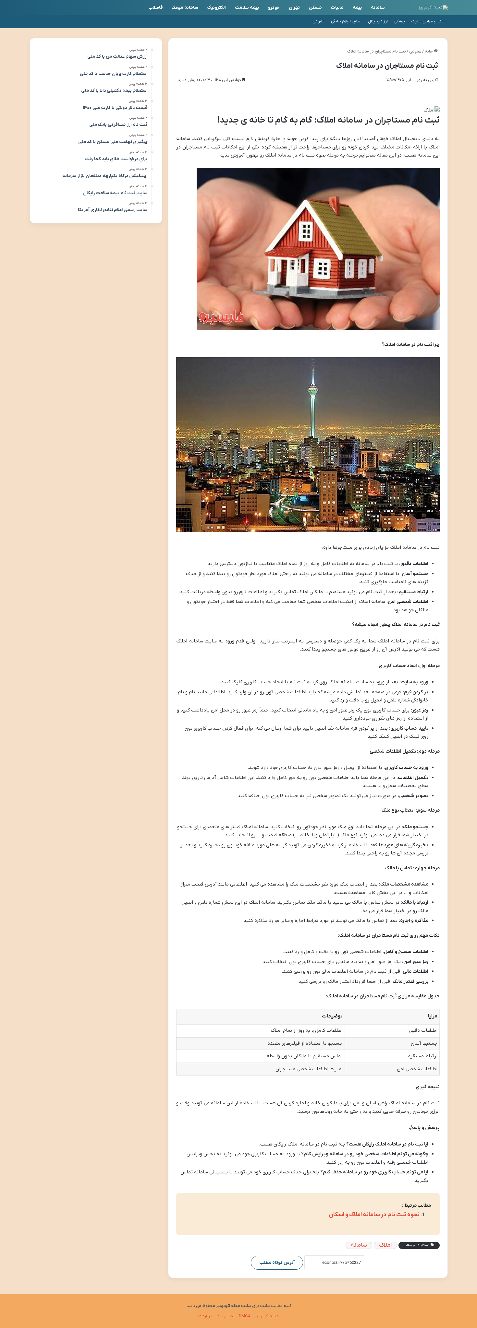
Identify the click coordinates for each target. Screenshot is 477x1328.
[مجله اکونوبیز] (433, 7)
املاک (385, 1245)
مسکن (315, 8)
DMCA (245, 1316)
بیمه (357, 8)
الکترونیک (216, 8)
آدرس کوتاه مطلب (277, 1263)
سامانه (378, 8)
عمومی (318, 21)
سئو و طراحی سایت (428, 21)
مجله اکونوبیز (267, 1316)
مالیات (337, 8)
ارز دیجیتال (378, 21)
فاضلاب (155, 8)
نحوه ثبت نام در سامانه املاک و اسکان (374, 1214)
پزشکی (399, 21)
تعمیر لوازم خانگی (346, 21)
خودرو (274, 8)
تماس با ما (225, 1316)
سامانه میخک (185, 8)
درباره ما (205, 1316)
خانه (429, 51)
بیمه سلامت (247, 8)
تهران (294, 8)
